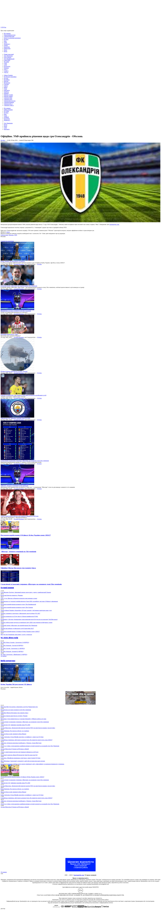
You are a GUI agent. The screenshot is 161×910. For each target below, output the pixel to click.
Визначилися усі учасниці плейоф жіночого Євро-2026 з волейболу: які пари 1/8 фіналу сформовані (29, 601)
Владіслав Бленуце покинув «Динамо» (12, 595)
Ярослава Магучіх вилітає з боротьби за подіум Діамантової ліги (19, 706)
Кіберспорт (7, 48)
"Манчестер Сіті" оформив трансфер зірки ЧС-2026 (15, 418)
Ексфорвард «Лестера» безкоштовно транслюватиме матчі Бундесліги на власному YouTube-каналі (29, 619)
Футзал (6, 78)
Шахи (5, 87)
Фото (5, 50)
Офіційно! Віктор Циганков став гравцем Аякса (18, 568)
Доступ (6, 72)
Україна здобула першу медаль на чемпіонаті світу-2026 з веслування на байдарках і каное (26, 622)
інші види (7, 90)
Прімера (6, 68)
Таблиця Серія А (9, 105)
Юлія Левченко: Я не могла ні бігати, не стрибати (15, 731)
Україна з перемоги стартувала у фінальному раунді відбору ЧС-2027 (20, 613)
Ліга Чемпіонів (8, 56)
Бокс (5, 41)
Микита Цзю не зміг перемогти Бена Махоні (13, 734)
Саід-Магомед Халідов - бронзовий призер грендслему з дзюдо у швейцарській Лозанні (26, 592)
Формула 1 (7, 44)
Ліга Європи (7, 57)
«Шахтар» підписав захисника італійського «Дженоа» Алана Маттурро (21, 743)
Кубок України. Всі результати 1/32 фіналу (13, 261)
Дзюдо (6, 85)
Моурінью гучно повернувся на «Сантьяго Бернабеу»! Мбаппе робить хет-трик (23, 719)
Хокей (6, 45)
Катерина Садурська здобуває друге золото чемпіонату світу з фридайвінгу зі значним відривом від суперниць (32, 764)
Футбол (6, 39)
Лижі (5, 89)
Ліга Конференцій (9, 59)
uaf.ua (8, 232)
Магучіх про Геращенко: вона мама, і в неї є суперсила (16, 634)
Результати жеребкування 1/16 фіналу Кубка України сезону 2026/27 (26, 535)
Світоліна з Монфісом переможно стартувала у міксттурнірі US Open (20, 758)
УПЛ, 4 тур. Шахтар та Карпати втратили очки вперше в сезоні (19, 598)
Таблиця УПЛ (8, 98)
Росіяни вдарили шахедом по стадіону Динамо (14, 371)
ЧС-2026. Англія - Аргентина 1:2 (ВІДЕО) (13, 648)
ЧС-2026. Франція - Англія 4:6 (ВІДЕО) (12, 645)
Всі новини (7, 33)
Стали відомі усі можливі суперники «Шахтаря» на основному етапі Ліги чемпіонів (25, 460)
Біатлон (6, 81)
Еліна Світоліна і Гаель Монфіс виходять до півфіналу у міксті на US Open (22, 737)
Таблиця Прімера (9, 102)
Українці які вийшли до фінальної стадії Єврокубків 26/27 (17, 628)
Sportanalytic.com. (114, 224)
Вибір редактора (8, 661)
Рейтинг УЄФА (8, 95)
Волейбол (7, 79)
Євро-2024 (7, 60)
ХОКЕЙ (6, 117)
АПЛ (5, 65)
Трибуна (6, 92)
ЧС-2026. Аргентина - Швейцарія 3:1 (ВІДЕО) (14, 654)
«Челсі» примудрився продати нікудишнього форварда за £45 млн (19, 516)
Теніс (5, 42)
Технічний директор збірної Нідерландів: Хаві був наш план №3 (19, 755)
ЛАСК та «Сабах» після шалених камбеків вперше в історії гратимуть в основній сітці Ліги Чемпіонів (30, 746)
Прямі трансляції (9, 54)
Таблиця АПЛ (8, 99)
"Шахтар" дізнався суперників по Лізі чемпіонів (14, 485)
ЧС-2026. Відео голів (9, 638)
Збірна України (8, 75)
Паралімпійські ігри (9, 35)
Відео (5, 51)
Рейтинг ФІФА (8, 96)
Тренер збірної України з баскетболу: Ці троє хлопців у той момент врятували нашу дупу (26, 610)
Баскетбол (7, 47)
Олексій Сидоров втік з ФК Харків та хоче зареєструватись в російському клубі (23, 395)
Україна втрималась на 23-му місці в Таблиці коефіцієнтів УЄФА (19, 616)
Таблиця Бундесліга (9, 101)
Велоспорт (7, 82)
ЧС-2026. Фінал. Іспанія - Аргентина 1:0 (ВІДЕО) (15, 642)
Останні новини (7, 588)
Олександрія (4, 235)
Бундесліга (7, 66)
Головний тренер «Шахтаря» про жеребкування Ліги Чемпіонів (19, 286)
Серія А (6, 71)
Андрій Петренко (19, 264)
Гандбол (6, 84)
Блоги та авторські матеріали (12, 38)
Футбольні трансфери (10, 76)
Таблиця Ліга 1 (8, 104)
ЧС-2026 (6, 62)
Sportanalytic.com (79, 875)
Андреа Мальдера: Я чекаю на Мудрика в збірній (15, 749)
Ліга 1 (5, 69)
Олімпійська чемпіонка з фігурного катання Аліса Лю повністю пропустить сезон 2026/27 (26, 740)
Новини (6, 93)
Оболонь (11, 235)
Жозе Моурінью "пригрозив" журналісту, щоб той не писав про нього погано (23, 761)
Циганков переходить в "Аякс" (9, 334)
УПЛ (5, 63)
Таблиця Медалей (9, 36)
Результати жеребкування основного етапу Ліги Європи (17, 607)
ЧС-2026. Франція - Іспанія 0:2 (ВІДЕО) (12, 651)
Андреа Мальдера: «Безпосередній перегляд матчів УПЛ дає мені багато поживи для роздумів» (28, 728)
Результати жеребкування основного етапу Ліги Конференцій (18, 604)
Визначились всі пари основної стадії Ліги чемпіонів (16, 311)
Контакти (6, 129)
